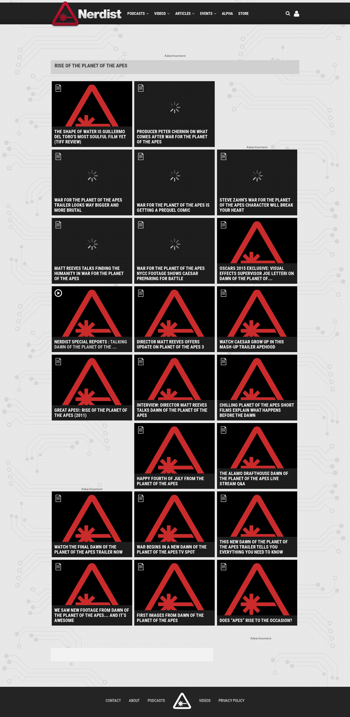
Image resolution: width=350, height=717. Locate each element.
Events (206, 13)
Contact (113, 700)
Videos (160, 13)
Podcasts (136, 13)
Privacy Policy (231, 700)
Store (243, 13)
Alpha (227, 13)
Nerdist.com (182, 701)
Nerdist (87, 14)
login (296, 14)
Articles (183, 13)
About (134, 700)
